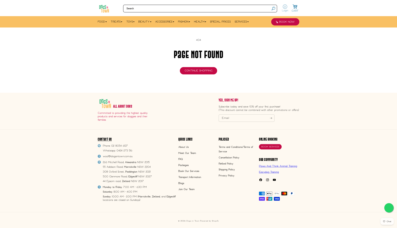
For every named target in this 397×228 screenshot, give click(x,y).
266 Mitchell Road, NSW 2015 (126, 162)
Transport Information (189, 177)
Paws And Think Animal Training (278, 166)
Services (241, 22)
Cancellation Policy (229, 158)
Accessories (163, 22)
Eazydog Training (269, 172)
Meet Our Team (187, 153)
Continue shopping (198, 71)
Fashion (183, 22)
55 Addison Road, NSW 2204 (127, 167)
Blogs (181, 183)
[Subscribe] (271, 118)
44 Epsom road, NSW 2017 (123, 181)
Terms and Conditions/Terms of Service (236, 149)
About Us (183, 147)
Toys (129, 22)
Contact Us (105, 139)
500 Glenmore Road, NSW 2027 (127, 177)
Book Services (270, 147)
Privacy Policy (226, 176)
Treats (116, 22)
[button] (200, 8)
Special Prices (220, 22)
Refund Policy (226, 164)
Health (199, 22)
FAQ (180, 159)
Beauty (144, 22)
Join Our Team (186, 189)
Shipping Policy (227, 170)
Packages (183, 165)
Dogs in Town (192, 221)
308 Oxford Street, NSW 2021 (127, 172)
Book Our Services (188, 171)
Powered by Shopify (209, 221)
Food (101, 22)
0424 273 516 (124, 151)
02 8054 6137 (119, 146)
